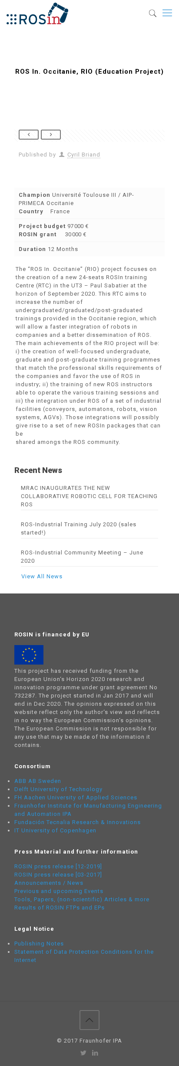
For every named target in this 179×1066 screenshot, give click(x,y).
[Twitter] (83, 1053)
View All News (42, 576)
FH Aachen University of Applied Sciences (75, 797)
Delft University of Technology (58, 789)
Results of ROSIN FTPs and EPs (59, 907)
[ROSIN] (37, 13)
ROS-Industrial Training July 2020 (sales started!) (78, 528)
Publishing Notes (39, 943)
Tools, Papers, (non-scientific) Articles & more (81, 899)
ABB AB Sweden (37, 781)
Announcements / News (48, 883)
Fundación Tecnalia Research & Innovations (77, 822)
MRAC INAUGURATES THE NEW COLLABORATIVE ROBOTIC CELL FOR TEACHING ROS (89, 496)
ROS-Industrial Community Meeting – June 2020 (82, 556)
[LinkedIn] (95, 1053)
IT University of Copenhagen (55, 830)
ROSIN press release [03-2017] (58, 874)
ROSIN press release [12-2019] (58, 866)
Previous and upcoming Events (58, 891)
